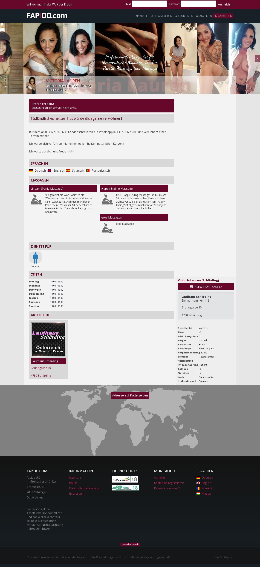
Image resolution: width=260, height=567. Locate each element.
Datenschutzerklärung (84, 488)
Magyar (207, 493)
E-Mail (127, 4)
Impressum (76, 493)
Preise (73, 483)
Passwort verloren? (167, 488)
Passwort (174, 4)
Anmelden (225, 4)
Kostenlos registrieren (155, 16)
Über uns (75, 478)
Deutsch (207, 478)
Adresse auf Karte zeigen (130, 395)
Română (207, 488)
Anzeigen (205, 16)
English (206, 483)
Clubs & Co (185, 16)
